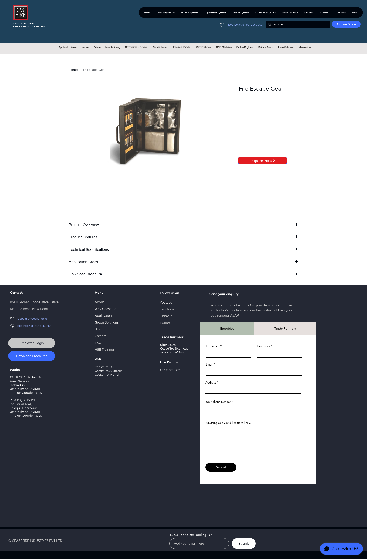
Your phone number (218, 401)
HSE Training (104, 349)
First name (212, 346)
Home (73, 69)
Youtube (166, 302)
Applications (104, 315)
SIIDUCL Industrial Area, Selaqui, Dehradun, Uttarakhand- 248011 (25, 406)
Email (209, 364)
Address (210, 382)
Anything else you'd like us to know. (229, 422)
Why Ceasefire (105, 309)
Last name (263, 346)
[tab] (227, 328)
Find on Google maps (26, 393)
